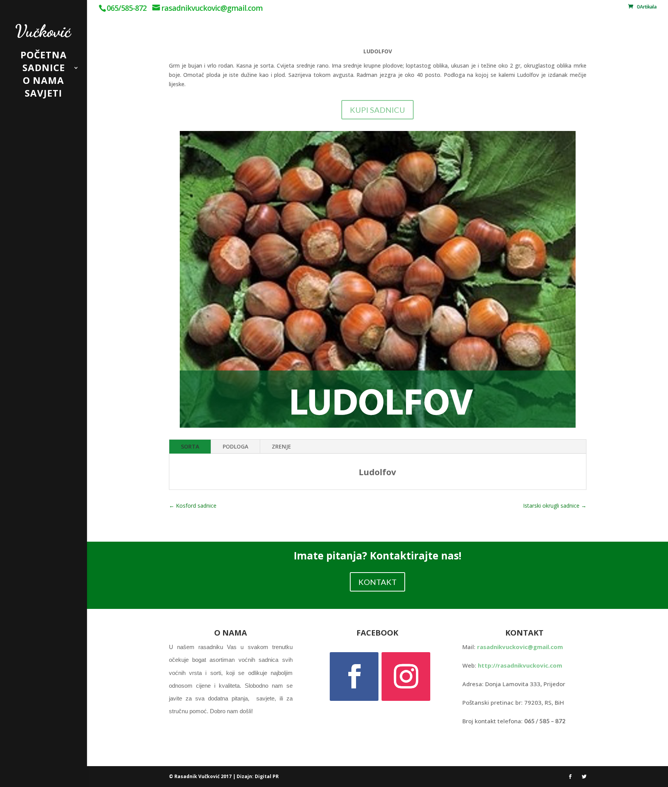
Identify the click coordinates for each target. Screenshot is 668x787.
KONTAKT (377, 581)
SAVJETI (43, 94)
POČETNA (43, 56)
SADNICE (43, 69)
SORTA (190, 446)
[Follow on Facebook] (354, 676)
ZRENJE (281, 446)
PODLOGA (235, 446)
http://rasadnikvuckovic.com (520, 665)
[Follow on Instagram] (406, 676)
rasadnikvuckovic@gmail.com (520, 647)
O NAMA (43, 82)
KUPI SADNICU (377, 109)
